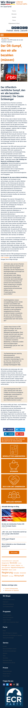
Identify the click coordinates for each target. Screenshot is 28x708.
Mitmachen (14, 14)
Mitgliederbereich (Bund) (14, 23)
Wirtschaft (19, 575)
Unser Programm (7, 615)
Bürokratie (13, 563)
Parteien (5, 570)
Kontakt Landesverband (9, 599)
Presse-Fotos (6, 676)
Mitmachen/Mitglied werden (9, 648)
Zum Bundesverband (8, 606)
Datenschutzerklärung (8, 604)
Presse (14, 20)
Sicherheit (23, 573)
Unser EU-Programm (8, 617)
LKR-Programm (5, 257)
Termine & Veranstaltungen (9, 651)
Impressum (5, 601)
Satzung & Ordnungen (8, 637)
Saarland (3, 40)
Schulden (16, 573)
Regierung (7, 572)
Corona (19, 563)
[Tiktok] (26, 28)
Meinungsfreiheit (6, 567)
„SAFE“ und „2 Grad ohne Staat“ (11, 622)
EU (9, 565)
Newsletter (5, 658)
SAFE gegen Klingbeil (8, 539)
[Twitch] (23, 28)
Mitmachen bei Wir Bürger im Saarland (12, 635)
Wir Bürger (11, 576)
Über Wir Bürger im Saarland (10, 633)
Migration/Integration (17, 567)
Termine (14, 11)
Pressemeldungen (7, 671)
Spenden (14, 17)
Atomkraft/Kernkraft (7, 560)
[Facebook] (13, 28)
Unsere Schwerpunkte (11, 588)
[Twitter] (15, 28)
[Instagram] (18, 28)
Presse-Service (6, 673)
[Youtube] (21, 28)
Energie (4, 565)
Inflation (18, 565)
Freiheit (13, 565)
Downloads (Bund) (7, 660)
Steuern (5, 576)
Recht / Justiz (12, 570)
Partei (4, 630)
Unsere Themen (7, 619)
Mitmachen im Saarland (12, 590)
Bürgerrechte (5, 563)
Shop (4, 655)
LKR (22, 565)
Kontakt (5, 646)
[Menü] (2, 35)
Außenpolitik (16, 560)
